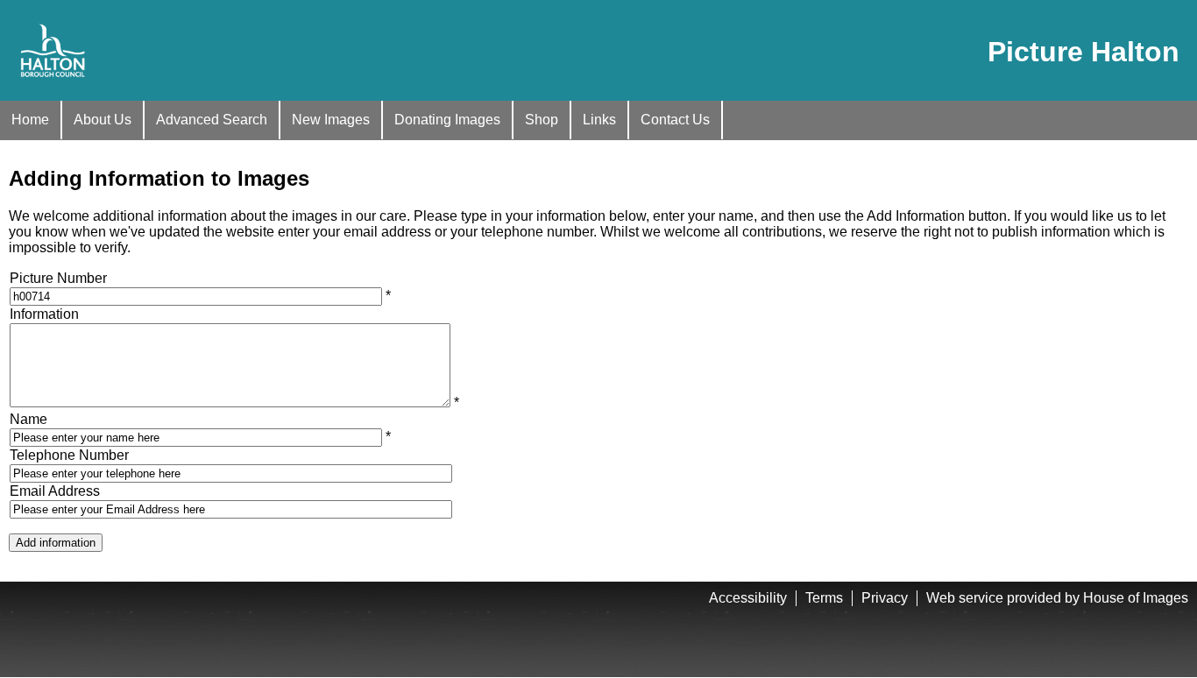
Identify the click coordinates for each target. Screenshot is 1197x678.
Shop (541, 119)
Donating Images (447, 119)
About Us (102, 119)
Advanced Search (211, 119)
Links (599, 119)
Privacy (884, 597)
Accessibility (748, 597)
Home (30, 119)
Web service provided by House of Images (1057, 597)
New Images (331, 119)
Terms (824, 597)
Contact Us (675, 119)
